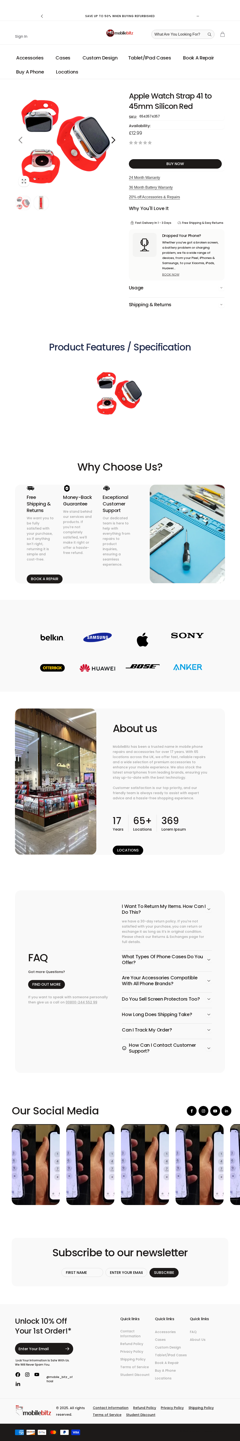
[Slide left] (42, 16)
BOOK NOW (170, 274)
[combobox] (184, 34)
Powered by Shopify (213, 1431)
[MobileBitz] (33, 1414)
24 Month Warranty (144, 178)
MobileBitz (195, 1431)
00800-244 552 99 (81, 1002)
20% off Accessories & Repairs (154, 197)
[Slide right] (198, 16)
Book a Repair (44, 579)
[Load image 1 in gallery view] (23, 202)
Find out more (46, 984)
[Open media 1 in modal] (66, 140)
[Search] (209, 34)
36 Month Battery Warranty (151, 187)
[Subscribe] (67, 1349)
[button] (30, 58)
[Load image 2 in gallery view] (41, 202)
